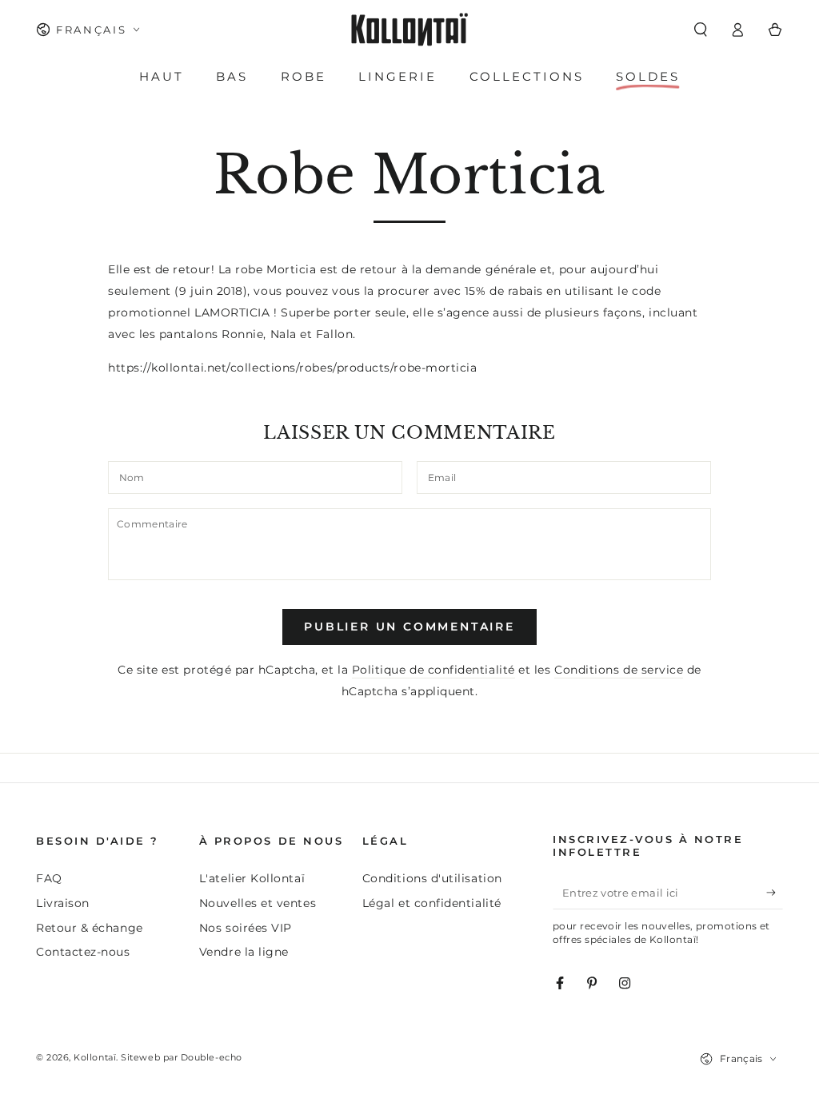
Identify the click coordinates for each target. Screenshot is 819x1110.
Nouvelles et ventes (257, 903)
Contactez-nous (83, 952)
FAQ (49, 878)
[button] (700, 30)
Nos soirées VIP (245, 928)
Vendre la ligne (244, 952)
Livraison (63, 903)
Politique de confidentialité (433, 669)
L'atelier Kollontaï (252, 878)
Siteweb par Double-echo (181, 1057)
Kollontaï (95, 1057)
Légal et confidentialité (431, 903)
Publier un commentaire (409, 626)
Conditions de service (618, 669)
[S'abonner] (774, 893)
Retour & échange (89, 928)
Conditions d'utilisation (432, 878)
